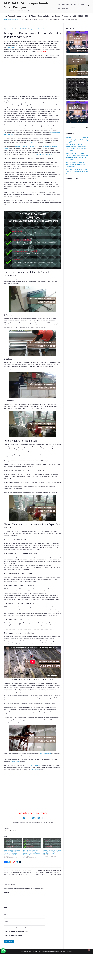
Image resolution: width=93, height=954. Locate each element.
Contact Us (65, 8)
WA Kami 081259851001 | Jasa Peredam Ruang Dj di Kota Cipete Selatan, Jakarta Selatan (77, 171)
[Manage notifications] (89, 950)
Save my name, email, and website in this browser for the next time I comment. (26, 928)
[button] (78, 4)
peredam (6, 756)
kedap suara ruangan (45, 753)
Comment (7, 892)
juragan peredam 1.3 (37, 29)
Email (6, 914)
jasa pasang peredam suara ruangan (41, 154)
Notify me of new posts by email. (13, 935)
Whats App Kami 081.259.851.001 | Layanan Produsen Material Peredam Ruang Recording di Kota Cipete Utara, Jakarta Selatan (76, 148)
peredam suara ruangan (33, 765)
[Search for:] (77, 128)
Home (58, 4)
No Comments (46, 29)
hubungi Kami (35, 770)
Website (6, 921)
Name (6, 907)
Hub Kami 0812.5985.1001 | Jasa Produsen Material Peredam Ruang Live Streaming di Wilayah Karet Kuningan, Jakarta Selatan (77, 157)
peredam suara (15, 761)
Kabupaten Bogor (11, 47)
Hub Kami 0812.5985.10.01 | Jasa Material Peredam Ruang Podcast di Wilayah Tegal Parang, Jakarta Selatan (77, 140)
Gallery (82, 4)
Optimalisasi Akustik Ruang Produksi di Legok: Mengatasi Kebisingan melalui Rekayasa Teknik (77, 164)
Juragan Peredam (9, 29)
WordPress (69, 951)
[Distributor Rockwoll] (77, 65)
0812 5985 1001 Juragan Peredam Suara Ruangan (28, 5)
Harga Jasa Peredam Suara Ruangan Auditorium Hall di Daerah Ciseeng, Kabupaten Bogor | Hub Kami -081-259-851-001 (52, 851)
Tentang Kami (65, 4)
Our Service (74, 4)
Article (58, 8)
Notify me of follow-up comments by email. (16, 931)
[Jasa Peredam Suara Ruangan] (77, 89)
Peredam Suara (33, 142)
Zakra (62, 951)
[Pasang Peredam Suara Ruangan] (77, 42)
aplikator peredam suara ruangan (24, 146)
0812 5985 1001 (32, 818)
